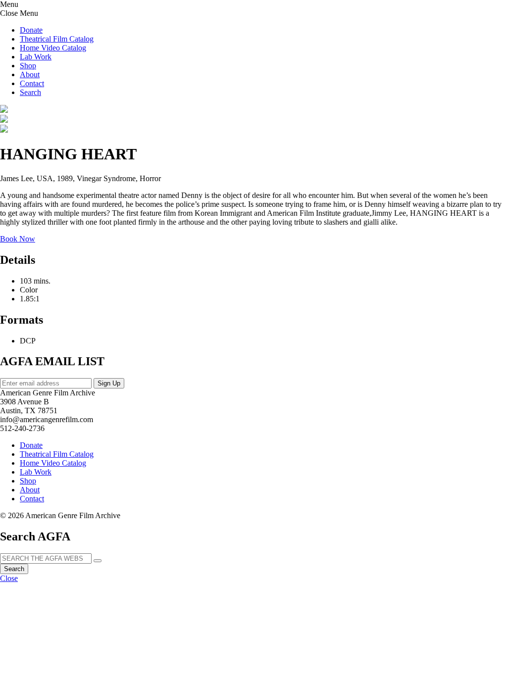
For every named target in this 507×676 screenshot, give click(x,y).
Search (14, 569)
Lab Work (35, 56)
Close (9, 578)
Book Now (17, 239)
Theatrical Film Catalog (57, 39)
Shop (28, 65)
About (30, 74)
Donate (31, 30)
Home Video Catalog (53, 48)
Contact (32, 83)
